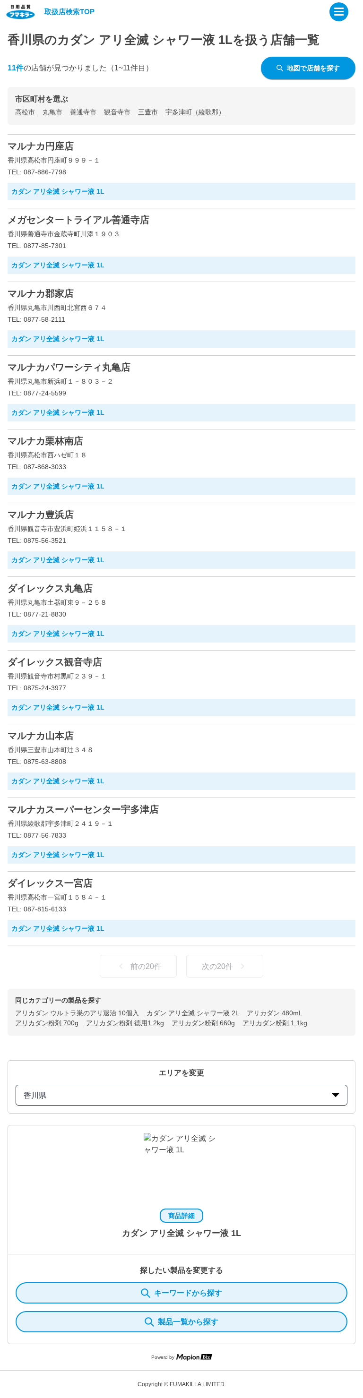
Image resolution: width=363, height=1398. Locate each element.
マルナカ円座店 (41, 146)
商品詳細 (181, 1215)
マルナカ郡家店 (41, 293)
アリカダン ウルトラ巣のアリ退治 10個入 (77, 1013)
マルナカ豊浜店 (41, 514)
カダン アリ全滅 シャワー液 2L (193, 1013)
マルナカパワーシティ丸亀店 (69, 367)
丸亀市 (52, 112)
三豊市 (148, 112)
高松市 (25, 112)
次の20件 (217, 966)
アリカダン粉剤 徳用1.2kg (125, 1023)
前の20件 (146, 966)
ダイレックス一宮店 (50, 883)
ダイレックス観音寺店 (55, 662)
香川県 (35, 1095)
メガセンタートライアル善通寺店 (78, 219)
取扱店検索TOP (69, 12)
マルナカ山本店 (41, 735)
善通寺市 (83, 112)
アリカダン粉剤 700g (46, 1023)
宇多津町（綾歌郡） (195, 112)
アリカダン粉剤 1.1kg (274, 1023)
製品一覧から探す (188, 1322)
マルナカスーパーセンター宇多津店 (83, 809)
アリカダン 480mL (274, 1013)
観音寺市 (117, 112)
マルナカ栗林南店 (45, 441)
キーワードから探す (188, 1293)
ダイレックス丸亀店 (50, 588)
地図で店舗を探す (313, 68)
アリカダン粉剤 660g (203, 1023)
